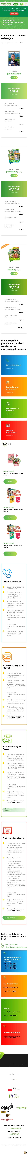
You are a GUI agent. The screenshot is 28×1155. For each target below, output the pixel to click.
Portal (12, 1079)
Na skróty (13, 1074)
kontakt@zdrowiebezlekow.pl (16, 947)
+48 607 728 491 (10, 991)
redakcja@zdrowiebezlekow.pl (12, 1036)
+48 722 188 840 (10, 967)
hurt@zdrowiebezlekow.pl (11, 987)
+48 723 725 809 (10, 1038)
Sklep (15, 4)
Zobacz (10, 481)
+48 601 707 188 (10, 965)
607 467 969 (14, 1134)
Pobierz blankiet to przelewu (10, 809)
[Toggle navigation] (26, 4)
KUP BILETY (14, 14)
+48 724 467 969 (12, 589)
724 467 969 (14, 1128)
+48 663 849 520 (10, 969)
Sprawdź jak (9, 368)
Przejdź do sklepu (10, 917)
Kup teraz (14, 77)
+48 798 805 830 (10, 1015)
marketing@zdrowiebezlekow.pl (12, 1011)
